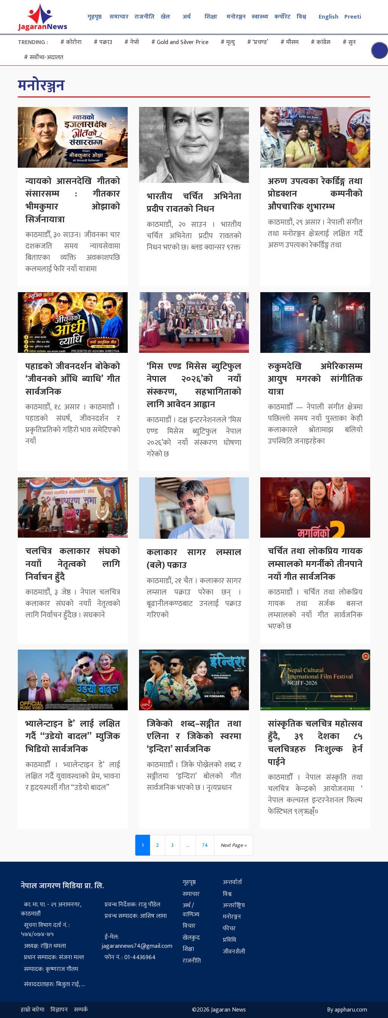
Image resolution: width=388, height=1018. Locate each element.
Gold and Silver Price (179, 42)
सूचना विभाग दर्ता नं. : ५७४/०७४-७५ (45, 929)
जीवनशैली (234, 952)
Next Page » (234, 845)
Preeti (352, 17)
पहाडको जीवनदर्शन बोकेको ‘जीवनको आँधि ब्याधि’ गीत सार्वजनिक (72, 379)
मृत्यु (228, 42)
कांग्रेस (320, 42)
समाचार (119, 17)
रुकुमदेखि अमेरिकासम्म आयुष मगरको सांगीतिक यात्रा (315, 379)
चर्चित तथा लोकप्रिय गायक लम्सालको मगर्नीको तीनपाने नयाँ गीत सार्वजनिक (315, 564)
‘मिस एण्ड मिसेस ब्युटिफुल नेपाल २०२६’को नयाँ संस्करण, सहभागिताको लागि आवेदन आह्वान (194, 385)
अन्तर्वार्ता (232, 882)
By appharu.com (347, 1010)
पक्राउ (103, 42)
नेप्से (131, 42)
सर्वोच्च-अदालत (43, 57)
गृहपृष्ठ (95, 17)
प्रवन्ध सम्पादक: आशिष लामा (136, 916)
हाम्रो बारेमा (32, 1010)
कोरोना (70, 42)
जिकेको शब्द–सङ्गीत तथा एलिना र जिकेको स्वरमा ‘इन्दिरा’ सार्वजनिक (194, 736)
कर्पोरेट (282, 17)
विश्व (301, 17)
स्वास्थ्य (260, 17)
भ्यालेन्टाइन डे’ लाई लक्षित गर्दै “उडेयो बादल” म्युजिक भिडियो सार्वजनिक (72, 736)
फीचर (229, 929)
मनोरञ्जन (236, 17)
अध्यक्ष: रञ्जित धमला (45, 946)
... (187, 845)
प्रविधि (229, 940)
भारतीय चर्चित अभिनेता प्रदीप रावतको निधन (194, 203)
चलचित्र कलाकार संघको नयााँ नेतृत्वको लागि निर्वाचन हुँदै (72, 564)
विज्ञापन (59, 1010)
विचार (189, 926)
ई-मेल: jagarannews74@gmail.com (137, 941)
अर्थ (187, 17)
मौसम (289, 42)
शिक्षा (211, 17)
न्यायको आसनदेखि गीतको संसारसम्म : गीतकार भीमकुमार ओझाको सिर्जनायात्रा (72, 200)
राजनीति (145, 17)
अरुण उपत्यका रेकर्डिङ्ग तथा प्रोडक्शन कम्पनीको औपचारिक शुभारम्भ (315, 194)
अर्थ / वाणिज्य (191, 910)
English (328, 17)
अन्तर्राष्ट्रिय (234, 905)
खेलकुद (191, 938)
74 (205, 845)
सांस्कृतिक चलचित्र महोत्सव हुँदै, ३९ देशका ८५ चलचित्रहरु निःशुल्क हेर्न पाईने (315, 743)
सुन (349, 42)
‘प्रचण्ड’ (257, 42)
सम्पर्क (81, 1010)
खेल (165, 17)
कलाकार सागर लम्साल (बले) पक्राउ (194, 559)
